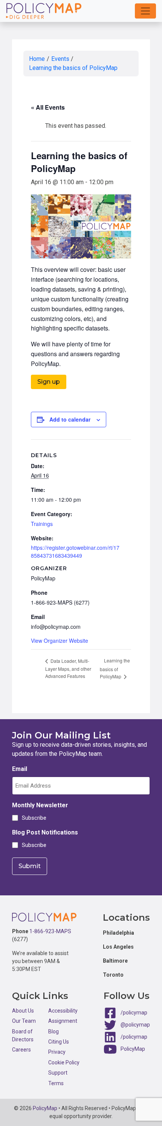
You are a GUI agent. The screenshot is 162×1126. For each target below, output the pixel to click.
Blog (53, 1031)
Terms (56, 1083)
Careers (21, 1050)
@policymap (135, 1025)
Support (57, 1073)
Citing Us (58, 1042)
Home (37, 58)
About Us (23, 1011)
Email (19, 768)
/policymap (134, 1013)
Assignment (62, 1021)
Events (60, 58)
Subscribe (33, 817)
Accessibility (63, 1011)
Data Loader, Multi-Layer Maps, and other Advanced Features (68, 668)
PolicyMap (133, 1049)
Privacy (57, 1052)
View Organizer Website (59, 640)
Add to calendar (69, 419)
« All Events (48, 107)
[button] (145, 11)
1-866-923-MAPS (50, 931)
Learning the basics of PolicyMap (73, 67)
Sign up (48, 381)
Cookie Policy (63, 1062)
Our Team (24, 1021)
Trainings (42, 523)
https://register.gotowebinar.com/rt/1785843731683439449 (75, 551)
